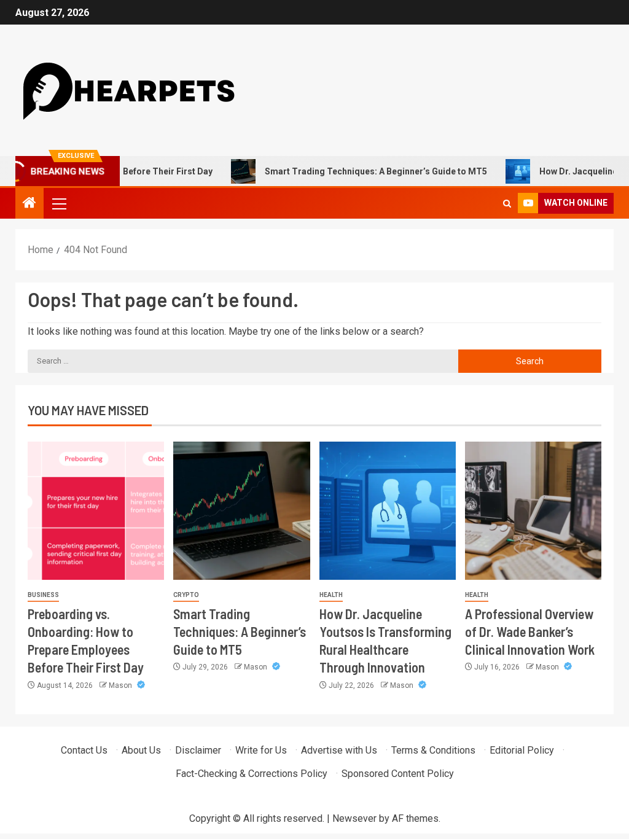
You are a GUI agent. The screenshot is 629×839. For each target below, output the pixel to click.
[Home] (29, 204)
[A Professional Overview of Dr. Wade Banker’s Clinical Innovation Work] (533, 511)
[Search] (507, 204)
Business (43, 594)
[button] (58, 203)
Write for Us (261, 750)
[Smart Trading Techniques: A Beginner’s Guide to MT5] (241, 511)
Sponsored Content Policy (398, 773)
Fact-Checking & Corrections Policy (251, 773)
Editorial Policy (522, 750)
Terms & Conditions (433, 750)
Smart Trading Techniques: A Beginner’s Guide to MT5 (355, 171)
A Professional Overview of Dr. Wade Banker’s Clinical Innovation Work (530, 632)
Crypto (186, 594)
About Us (141, 750)
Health (331, 594)
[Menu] (58, 203)
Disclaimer (198, 750)
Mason (121, 685)
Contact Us (84, 750)
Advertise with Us (339, 750)
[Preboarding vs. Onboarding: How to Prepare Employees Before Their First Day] (96, 511)
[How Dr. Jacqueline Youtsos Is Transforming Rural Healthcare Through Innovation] (387, 511)
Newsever (354, 818)
